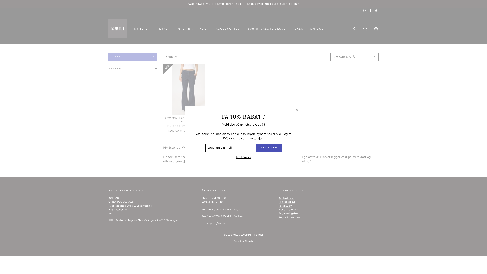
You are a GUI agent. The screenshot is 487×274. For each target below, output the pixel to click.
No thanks (243, 157)
